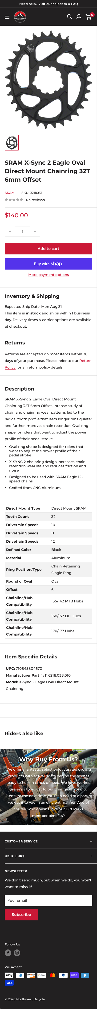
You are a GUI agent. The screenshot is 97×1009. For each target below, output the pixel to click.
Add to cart (48, 248)
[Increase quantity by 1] (35, 231)
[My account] (79, 16)
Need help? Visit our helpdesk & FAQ (48, 4)
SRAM (10, 193)
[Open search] (69, 16)
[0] (88, 17)
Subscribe (21, 914)
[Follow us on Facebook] (8, 952)
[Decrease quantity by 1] (10, 231)
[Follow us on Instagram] (17, 952)
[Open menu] (7, 17)
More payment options (48, 274)
